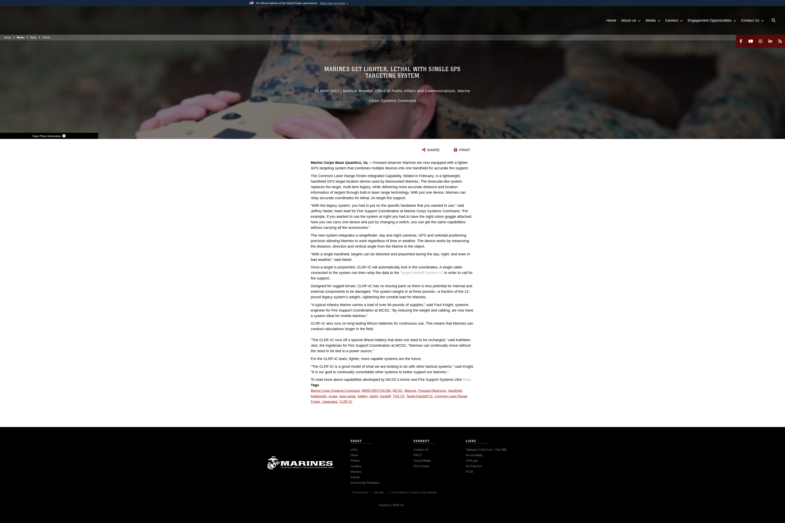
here (466, 380)
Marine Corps (300, 463)
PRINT (464, 150)
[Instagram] (760, 41)
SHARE (433, 150)
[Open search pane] (773, 20)
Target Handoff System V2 (421, 273)
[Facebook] (741, 41)
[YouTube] (751, 41)
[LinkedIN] (770, 41)
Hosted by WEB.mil (391, 505)
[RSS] (780, 41)
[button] (334, 3)
